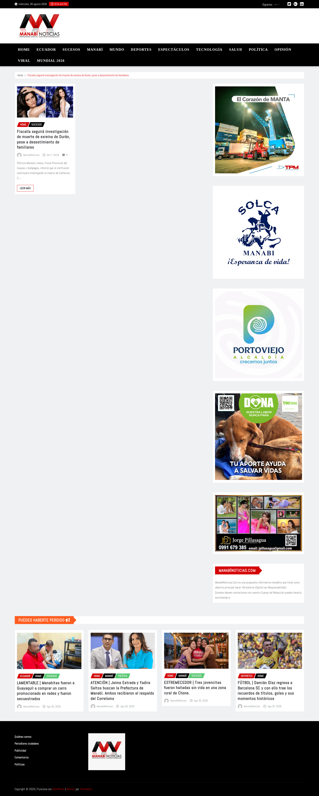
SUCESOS (71, 49)
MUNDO (116, 49)
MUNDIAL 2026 (51, 61)
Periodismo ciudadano (27, 744)
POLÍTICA (258, 49)
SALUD (235, 49)
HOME (24, 49)
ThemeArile (86, 789)
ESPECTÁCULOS (173, 49)
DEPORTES (141, 49)
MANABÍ (95, 49)
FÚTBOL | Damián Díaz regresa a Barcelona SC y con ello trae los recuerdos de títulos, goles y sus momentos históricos (266, 690)
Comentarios (22, 757)
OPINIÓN (283, 49)
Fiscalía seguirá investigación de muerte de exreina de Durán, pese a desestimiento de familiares (78, 75)
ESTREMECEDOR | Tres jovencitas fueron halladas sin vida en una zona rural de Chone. (195, 687)
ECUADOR (46, 49)
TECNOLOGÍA (209, 49)
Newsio (71, 789)
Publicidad (20, 750)
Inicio (20, 75)
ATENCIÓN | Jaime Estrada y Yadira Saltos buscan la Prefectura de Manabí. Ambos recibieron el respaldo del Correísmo (122, 690)
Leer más (25, 188)
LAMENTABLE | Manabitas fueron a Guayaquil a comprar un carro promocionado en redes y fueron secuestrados (46, 690)
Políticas (20, 764)
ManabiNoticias (31, 155)
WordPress (58, 789)
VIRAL (24, 61)
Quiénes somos (23, 737)
